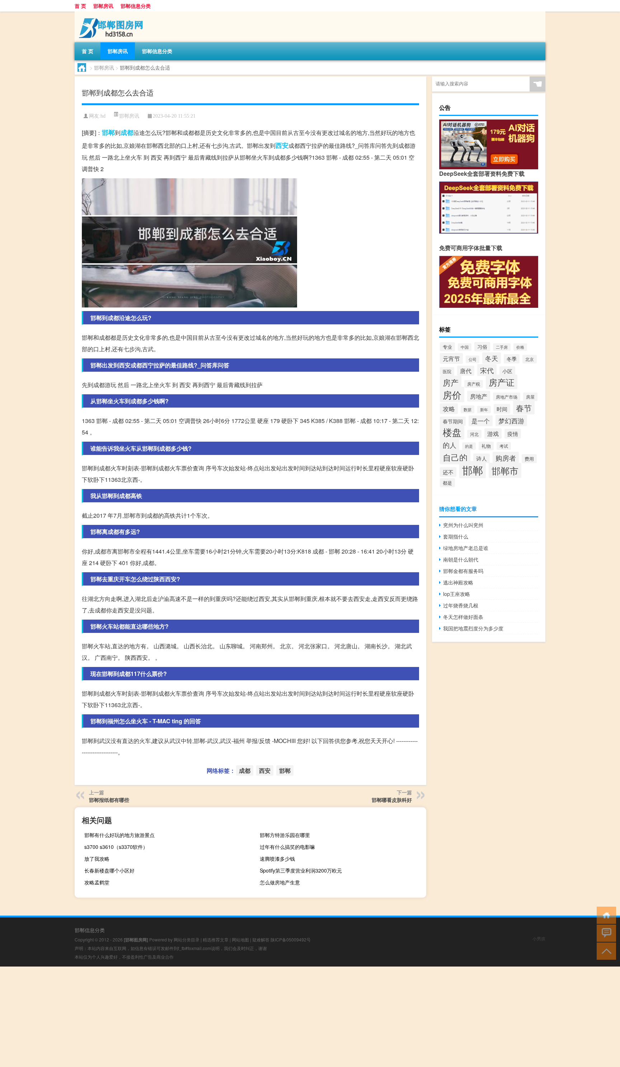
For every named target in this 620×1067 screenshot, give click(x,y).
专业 (447, 346)
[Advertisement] (215, 1017)
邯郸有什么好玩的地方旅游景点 (119, 834)
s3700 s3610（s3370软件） (116, 846)
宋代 (487, 370)
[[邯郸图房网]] (112, 14)
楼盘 (452, 431)
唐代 (465, 371)
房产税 (473, 384)
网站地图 (240, 939)
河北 (474, 434)
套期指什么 (455, 536)
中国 (465, 347)
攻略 (449, 408)
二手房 (502, 347)
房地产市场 (506, 397)
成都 (127, 132)
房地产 (478, 396)
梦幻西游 (511, 420)
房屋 (530, 397)
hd (102, 116)
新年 (484, 409)
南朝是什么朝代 (460, 559)
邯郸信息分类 (136, 5)
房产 (451, 382)
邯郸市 (505, 470)
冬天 (491, 358)
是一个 (480, 421)
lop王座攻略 (456, 593)
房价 (452, 394)
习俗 (482, 346)
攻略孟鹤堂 (96, 882)
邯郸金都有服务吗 (463, 570)
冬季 (512, 358)
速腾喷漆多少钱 (277, 858)
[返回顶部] (605, 951)
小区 (507, 371)
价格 (520, 347)
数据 (467, 409)
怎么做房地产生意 (280, 882)
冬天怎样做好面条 (463, 616)
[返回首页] (605, 915)
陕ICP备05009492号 (291, 939)
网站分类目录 (186, 939)
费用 (529, 458)
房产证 (502, 382)
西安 (282, 145)
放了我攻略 (96, 858)
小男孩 (538, 938)
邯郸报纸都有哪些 (109, 799)
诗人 (481, 458)
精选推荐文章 (216, 939)
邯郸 (108, 132)
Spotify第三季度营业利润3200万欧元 (301, 870)
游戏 (493, 433)
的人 (449, 445)
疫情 (512, 433)
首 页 (80, 5)
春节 (524, 407)
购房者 (505, 457)
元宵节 (451, 358)
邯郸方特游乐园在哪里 (285, 834)
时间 (502, 409)
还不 (448, 472)
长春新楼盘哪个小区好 (109, 870)
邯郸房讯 (103, 5)
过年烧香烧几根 (460, 605)
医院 (447, 371)
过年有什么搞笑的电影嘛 (287, 846)
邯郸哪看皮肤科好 (392, 799)
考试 (503, 446)
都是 (447, 482)
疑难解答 (260, 939)
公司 (472, 359)
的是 (469, 446)
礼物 (486, 446)
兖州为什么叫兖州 (463, 524)
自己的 (455, 457)
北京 (529, 359)
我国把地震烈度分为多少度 (473, 628)
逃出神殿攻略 (458, 582)
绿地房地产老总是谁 (465, 547)
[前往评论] (605, 933)
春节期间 (453, 421)
